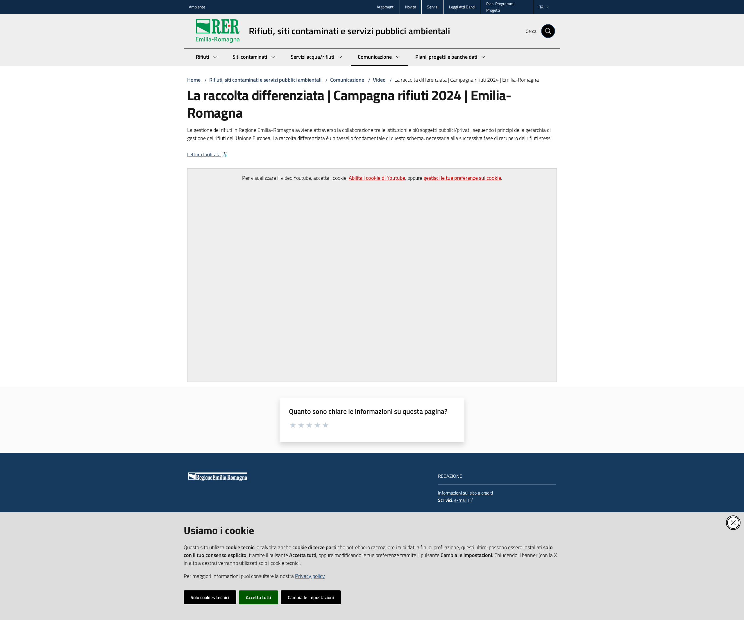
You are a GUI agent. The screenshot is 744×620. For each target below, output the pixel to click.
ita (541, 7)
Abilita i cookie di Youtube (377, 178)
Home (194, 80)
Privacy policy (310, 576)
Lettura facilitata (204, 154)
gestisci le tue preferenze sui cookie (462, 178)
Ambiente (197, 7)
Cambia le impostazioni (311, 597)
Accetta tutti (258, 597)
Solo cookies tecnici (210, 597)
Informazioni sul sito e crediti (465, 492)
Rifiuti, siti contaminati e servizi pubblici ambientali (265, 80)
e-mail (460, 500)
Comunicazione (347, 80)
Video (379, 80)
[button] (548, 31)
